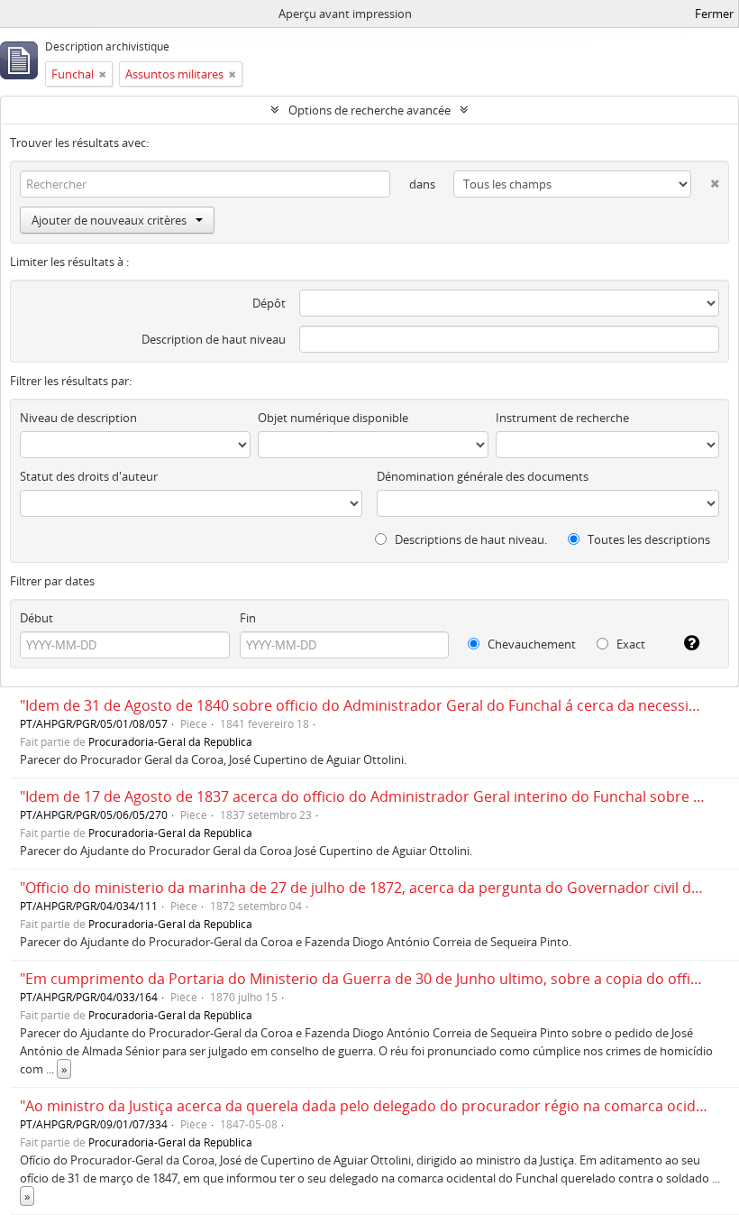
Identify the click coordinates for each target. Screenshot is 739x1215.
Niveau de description (78, 418)
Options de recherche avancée (369, 110)
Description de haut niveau (213, 339)
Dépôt (269, 303)
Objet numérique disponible (333, 418)
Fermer (714, 13)
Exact (629, 644)
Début (36, 618)
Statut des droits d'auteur (89, 476)
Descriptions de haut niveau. (469, 539)
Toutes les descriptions (647, 539)
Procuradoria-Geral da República (170, 741)
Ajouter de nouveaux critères (109, 220)
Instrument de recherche (562, 418)
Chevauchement (530, 644)
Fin (248, 618)
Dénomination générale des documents (482, 476)
